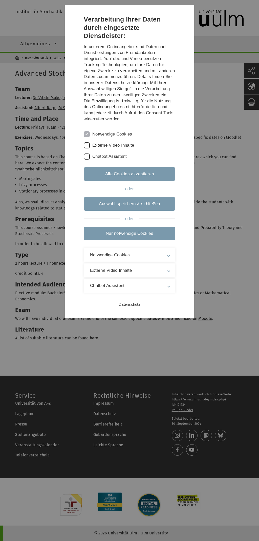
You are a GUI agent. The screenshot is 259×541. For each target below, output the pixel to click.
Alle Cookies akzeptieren (129, 173)
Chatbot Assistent (109, 156)
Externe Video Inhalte (113, 145)
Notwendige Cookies (112, 134)
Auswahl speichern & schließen (129, 203)
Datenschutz (129, 304)
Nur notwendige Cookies (129, 233)
